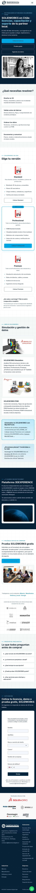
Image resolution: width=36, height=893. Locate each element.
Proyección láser (27, 846)
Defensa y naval (15, 595)
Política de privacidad (28, 889)
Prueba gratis (18, 46)
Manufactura (30, 593)
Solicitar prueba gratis (11, 561)
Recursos (25, 874)
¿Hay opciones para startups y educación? (14, 678)
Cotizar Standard (18, 200)
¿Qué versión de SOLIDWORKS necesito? (18, 654)
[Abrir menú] (32, 2)
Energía (23, 595)
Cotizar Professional (18, 245)
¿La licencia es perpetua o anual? (16, 659)
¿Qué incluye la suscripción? (14, 665)
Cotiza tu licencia (18, 41)
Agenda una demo (18, 52)
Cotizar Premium (18, 289)
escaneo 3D (8, 454)
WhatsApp (25, 781)
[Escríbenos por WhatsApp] (31, 888)
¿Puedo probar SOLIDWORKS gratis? (17, 671)
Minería (22, 593)
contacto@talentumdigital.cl (17, 783)
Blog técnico (26, 879)
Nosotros (25, 869)
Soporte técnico (27, 882)
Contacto (25, 877)
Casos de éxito (26, 871)
